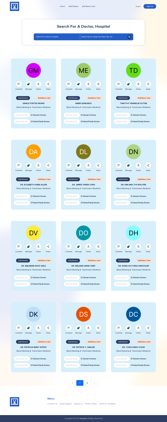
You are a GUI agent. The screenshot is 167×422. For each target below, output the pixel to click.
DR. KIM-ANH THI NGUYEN (133, 185)
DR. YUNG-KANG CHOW (133, 347)
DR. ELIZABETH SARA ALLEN (33, 185)
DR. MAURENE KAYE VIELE (33, 266)
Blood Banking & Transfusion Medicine (33, 107)
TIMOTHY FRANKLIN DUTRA (133, 103)
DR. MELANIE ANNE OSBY (83, 266)
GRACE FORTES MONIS (34, 103)
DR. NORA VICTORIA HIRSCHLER (133, 266)
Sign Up (150, 6)
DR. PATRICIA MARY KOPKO (33, 347)
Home (62, 6)
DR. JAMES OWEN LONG (83, 185)
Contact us (52, 404)
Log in (138, 6)
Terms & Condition (107, 404)
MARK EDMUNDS (83, 103)
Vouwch (83, 418)
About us (78, 404)
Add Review (73, 6)
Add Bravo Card (88, 6)
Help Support (66, 404)
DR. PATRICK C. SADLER (83, 347)
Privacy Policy (91, 404)
